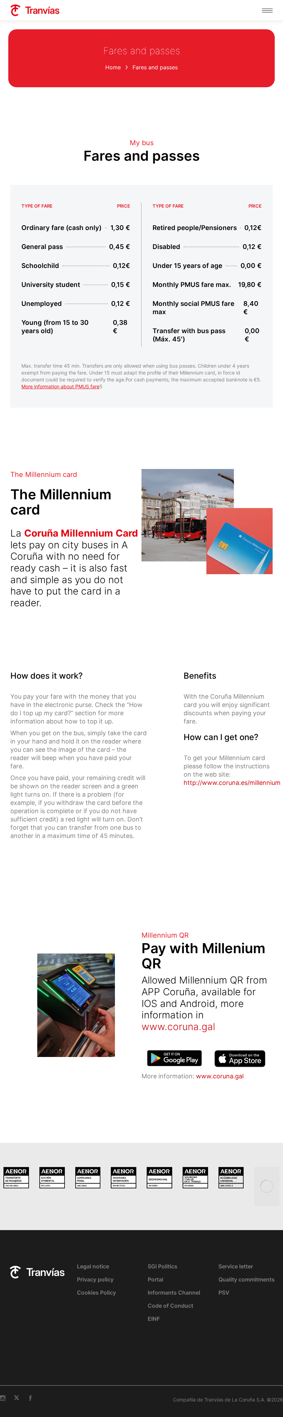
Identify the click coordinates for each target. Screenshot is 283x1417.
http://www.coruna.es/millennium (232, 782)
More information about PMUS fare (60, 386)
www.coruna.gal (178, 1026)
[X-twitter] (16, 1398)
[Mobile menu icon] (267, 10)
